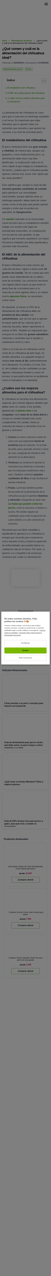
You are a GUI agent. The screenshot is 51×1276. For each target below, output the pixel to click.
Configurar (25, 643)
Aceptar (25, 650)
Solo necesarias (25, 658)
